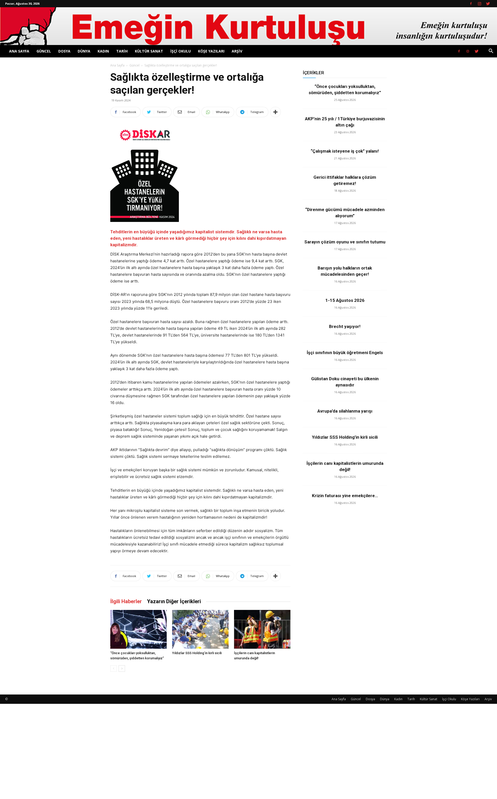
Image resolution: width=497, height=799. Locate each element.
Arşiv (237, 51)
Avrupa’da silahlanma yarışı (344, 411)
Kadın (103, 51)
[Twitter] (488, 3)
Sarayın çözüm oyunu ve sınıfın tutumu (344, 241)
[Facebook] (471, 3)
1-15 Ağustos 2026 (344, 300)
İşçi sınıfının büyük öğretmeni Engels (345, 352)
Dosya (64, 51)
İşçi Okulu (180, 51)
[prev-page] (113, 668)
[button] (491, 51)
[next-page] (122, 668)
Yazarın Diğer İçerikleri (174, 601)
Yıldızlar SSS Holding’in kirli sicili (197, 653)
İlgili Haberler (126, 601)
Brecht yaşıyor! (345, 326)
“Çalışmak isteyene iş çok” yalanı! (345, 151)
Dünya (84, 51)
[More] (275, 112)
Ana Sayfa (19, 51)
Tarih (122, 51)
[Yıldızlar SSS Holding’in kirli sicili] (200, 629)
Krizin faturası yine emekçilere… (345, 495)
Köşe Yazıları (211, 51)
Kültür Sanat (149, 51)
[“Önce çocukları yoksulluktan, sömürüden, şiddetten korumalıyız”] (138, 629)
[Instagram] (479, 3)
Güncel (43, 51)
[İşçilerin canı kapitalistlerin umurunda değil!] (262, 629)
